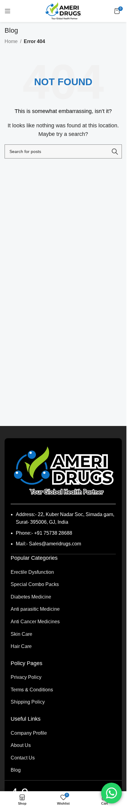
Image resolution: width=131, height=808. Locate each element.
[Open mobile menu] (8, 11)
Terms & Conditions (32, 689)
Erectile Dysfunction (32, 572)
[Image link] (63, 470)
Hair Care (21, 646)
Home (11, 41)
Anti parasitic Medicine (35, 609)
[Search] (115, 151)
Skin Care (21, 634)
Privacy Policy (26, 677)
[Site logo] (63, 10)
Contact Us (23, 757)
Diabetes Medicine (31, 596)
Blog (16, 770)
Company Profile (29, 733)
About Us (21, 745)
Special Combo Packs (35, 584)
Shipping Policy (28, 701)
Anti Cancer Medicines (35, 621)
